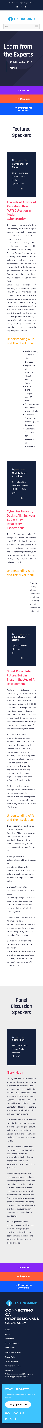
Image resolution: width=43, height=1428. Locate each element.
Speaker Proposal (11, 1343)
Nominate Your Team (13, 1352)
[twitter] (11, 1419)
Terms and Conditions (13, 1366)
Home (7, 1330)
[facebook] (15, 1419)
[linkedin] (21, 188)
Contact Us (9, 1370)
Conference (9, 1339)
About (7, 1334)
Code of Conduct (11, 1361)
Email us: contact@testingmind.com (21, 3)
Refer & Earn (10, 1348)
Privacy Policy (10, 1357)
